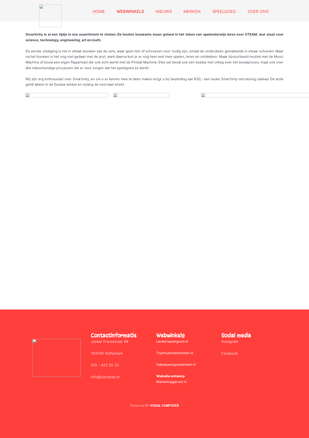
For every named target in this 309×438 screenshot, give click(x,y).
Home (99, 11)
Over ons (258, 11)
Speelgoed (224, 11)
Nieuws (164, 11)
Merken (192, 11)
